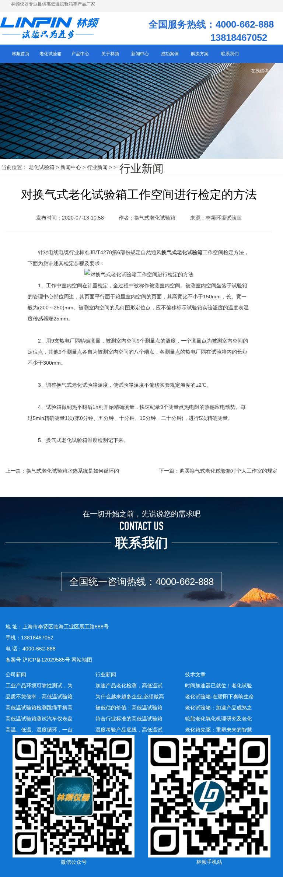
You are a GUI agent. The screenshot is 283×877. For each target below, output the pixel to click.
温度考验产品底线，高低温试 (129, 730)
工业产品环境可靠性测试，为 (39, 685)
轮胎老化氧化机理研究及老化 (218, 719)
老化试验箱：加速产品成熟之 (218, 708)
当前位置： (14, 167)
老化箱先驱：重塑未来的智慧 (218, 730)
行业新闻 (97, 167)
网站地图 (81, 660)
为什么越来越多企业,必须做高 (129, 696)
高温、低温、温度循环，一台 (39, 730)
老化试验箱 (42, 167)
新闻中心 (70, 167)
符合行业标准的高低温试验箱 (129, 719)
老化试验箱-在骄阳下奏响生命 (219, 696)
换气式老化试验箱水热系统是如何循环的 (72, 471)
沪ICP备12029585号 (46, 660)
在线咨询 (260, 70)
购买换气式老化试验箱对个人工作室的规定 (228, 471)
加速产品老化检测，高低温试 (129, 685)
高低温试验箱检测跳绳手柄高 (39, 708)
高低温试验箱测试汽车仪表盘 (39, 719)
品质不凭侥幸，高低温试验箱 (39, 696)
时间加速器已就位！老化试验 (218, 685)
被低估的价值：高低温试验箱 (129, 708)
